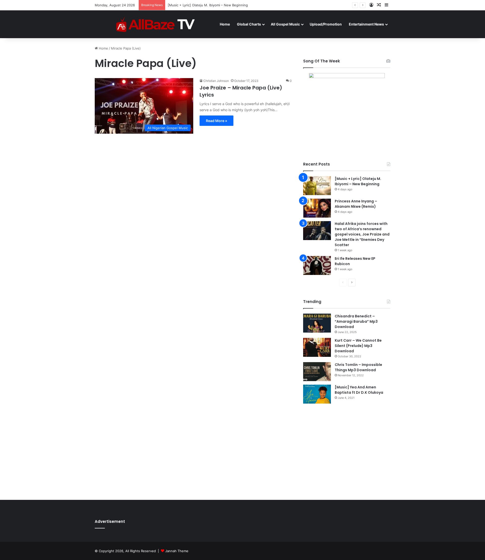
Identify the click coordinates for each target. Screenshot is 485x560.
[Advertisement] (346, 451)
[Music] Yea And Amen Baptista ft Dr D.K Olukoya (359, 390)
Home (225, 24)
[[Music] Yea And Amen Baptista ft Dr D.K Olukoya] (317, 394)
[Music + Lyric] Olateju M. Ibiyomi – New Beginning (358, 181)
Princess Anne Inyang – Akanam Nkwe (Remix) (356, 204)
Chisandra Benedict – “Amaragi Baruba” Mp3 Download (356, 321)
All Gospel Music (285, 24)
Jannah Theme (176, 551)
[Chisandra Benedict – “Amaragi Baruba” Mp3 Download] (317, 323)
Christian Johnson (216, 81)
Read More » (216, 121)
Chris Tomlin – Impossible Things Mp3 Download (358, 367)
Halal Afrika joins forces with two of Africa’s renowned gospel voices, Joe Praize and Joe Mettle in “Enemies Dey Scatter (362, 234)
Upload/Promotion (326, 24)
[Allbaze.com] (155, 24)
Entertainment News (366, 24)
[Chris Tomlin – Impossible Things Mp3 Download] (317, 371)
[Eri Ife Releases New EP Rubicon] (317, 265)
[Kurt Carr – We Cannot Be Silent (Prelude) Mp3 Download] (317, 347)
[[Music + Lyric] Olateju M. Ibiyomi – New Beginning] (317, 185)
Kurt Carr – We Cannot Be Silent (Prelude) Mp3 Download (358, 346)
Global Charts (249, 24)
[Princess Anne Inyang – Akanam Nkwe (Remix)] (317, 208)
